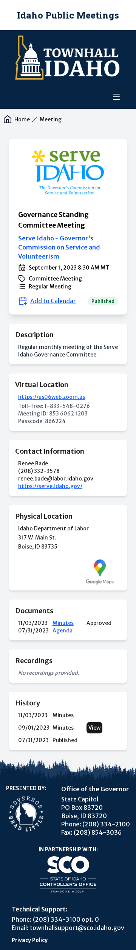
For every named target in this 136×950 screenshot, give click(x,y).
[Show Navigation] (116, 96)
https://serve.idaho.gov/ (50, 486)
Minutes (63, 623)
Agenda (63, 630)
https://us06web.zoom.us (51, 397)
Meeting (51, 119)
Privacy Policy (30, 940)
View (94, 727)
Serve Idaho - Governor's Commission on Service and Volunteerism (59, 247)
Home (22, 119)
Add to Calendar (53, 301)
